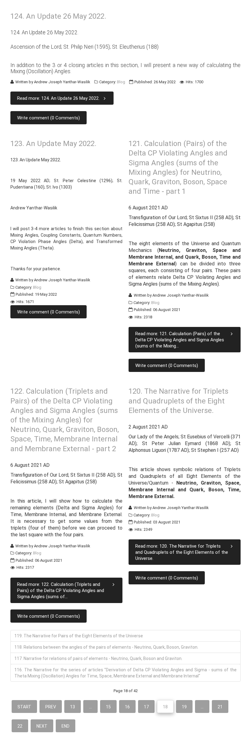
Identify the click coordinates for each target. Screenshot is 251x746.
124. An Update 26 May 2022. (58, 16)
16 (127, 706)
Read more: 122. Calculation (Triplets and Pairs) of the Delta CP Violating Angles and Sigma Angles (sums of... (60, 590)
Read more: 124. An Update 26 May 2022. (58, 98)
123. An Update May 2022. (53, 143)
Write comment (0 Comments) (48, 118)
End (65, 726)
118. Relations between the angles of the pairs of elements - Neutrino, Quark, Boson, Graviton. (106, 647)
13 (72, 706)
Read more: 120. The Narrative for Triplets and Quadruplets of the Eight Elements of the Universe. (181, 552)
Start (24, 706)
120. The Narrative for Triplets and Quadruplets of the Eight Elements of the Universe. (178, 400)
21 (220, 706)
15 (108, 706)
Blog (121, 82)
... (90, 706)
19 (184, 706)
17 (146, 706)
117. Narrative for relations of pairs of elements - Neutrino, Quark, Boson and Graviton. (98, 658)
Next (41, 726)
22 (19, 726)
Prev (50, 706)
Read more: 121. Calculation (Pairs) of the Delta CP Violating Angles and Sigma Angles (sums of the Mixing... (179, 340)
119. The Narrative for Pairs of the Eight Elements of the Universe (78, 635)
